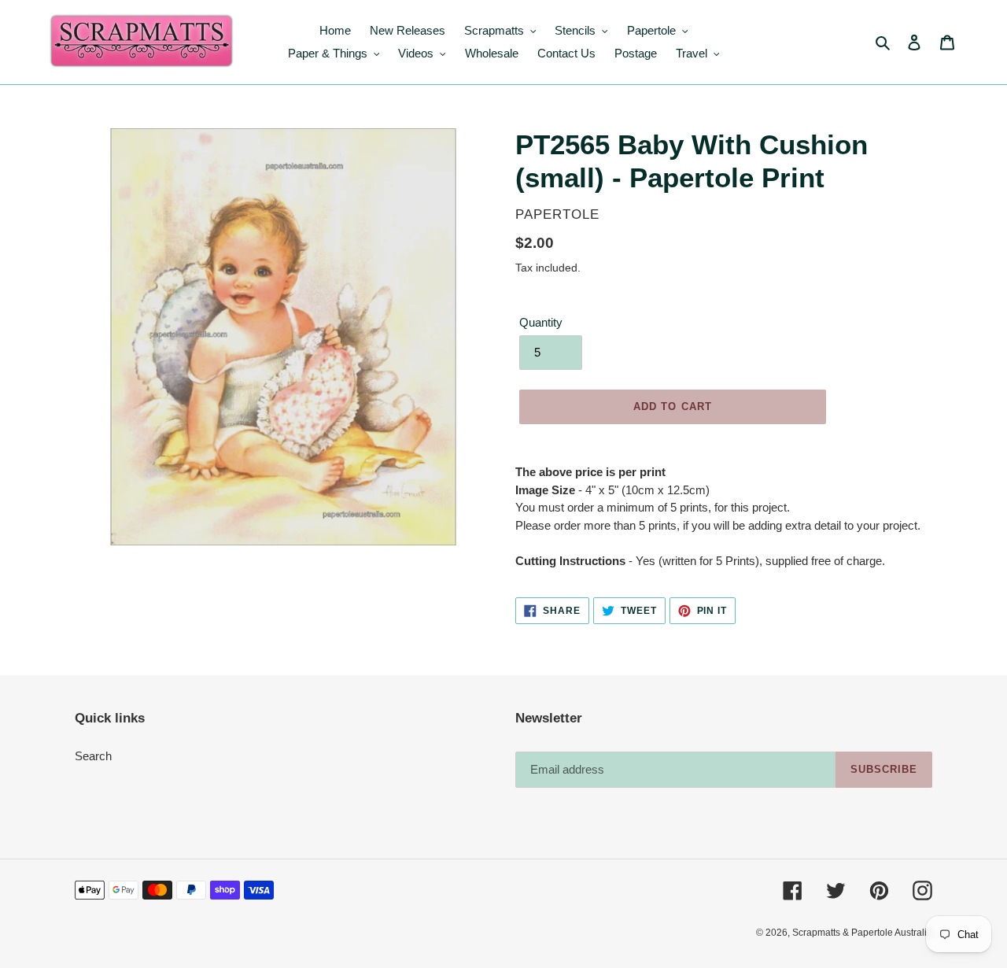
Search (93, 756)
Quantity (541, 322)
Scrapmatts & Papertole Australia (862, 932)
